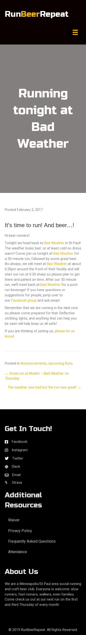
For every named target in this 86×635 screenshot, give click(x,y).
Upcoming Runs (60, 363)
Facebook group (24, 300)
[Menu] (75, 32)
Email (16, 475)
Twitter (17, 458)
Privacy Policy (20, 530)
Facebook (19, 441)
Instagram (20, 450)
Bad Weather (54, 243)
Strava (16, 482)
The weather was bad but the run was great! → (44, 387)
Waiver (14, 520)
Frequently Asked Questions (32, 541)
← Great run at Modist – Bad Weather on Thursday (37, 376)
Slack (16, 466)
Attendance (17, 552)
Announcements (34, 363)
